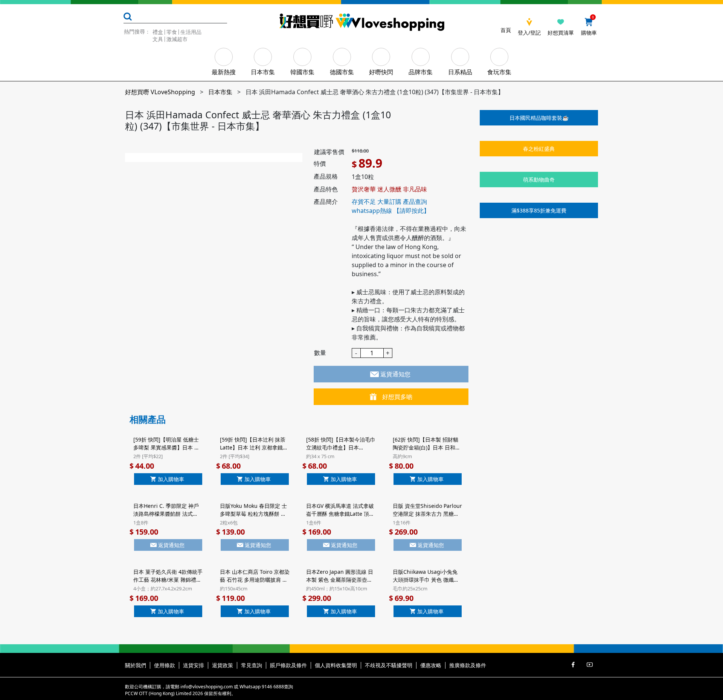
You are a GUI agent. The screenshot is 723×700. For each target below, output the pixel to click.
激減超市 (177, 39)
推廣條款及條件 (467, 665)
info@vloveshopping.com (206, 686)
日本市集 (220, 92)
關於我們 (135, 665)
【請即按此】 (412, 210)
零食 (171, 31)
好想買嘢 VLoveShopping (160, 92)
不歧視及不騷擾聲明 (388, 665)
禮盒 (158, 31)
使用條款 (164, 665)
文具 (158, 39)
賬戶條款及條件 (288, 665)
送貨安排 (193, 665)
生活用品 (190, 31)
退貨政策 (222, 665)
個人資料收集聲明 (336, 665)
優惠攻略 (430, 665)
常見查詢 (251, 665)
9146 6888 (273, 686)
